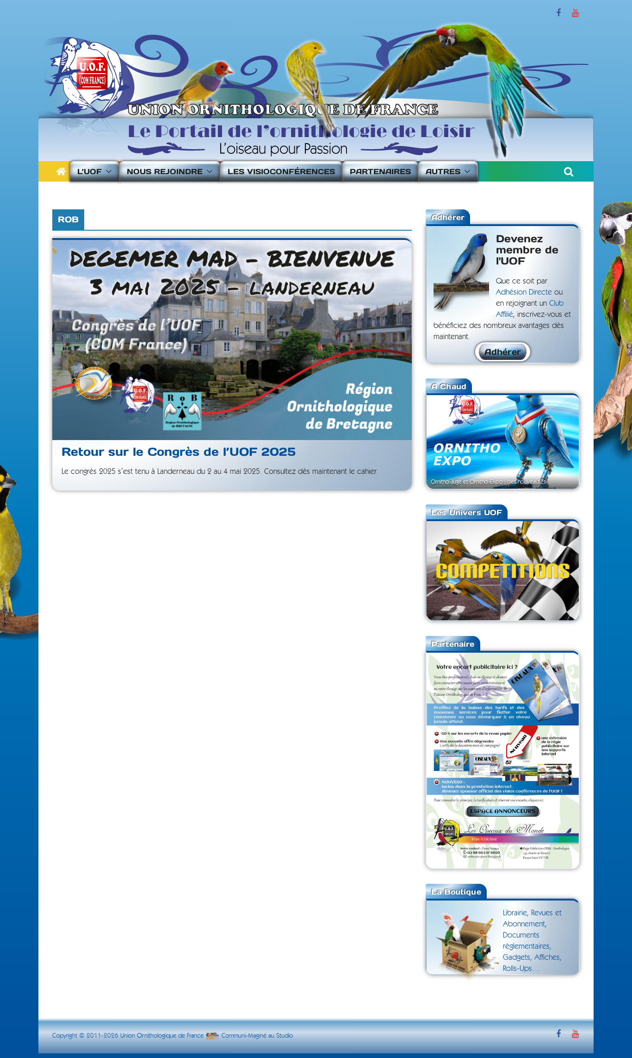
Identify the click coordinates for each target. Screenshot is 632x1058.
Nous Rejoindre (165, 171)
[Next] (559, 441)
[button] (107, 171)
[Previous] (446, 441)
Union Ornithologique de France (162, 1036)
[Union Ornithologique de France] (61, 171)
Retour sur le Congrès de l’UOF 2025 (179, 451)
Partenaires (380, 171)
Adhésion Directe (524, 292)
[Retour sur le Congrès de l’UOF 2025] (232, 340)
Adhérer (502, 351)
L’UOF (89, 171)
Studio (284, 1036)
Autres (443, 171)
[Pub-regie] (503, 658)
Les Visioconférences (281, 171)
